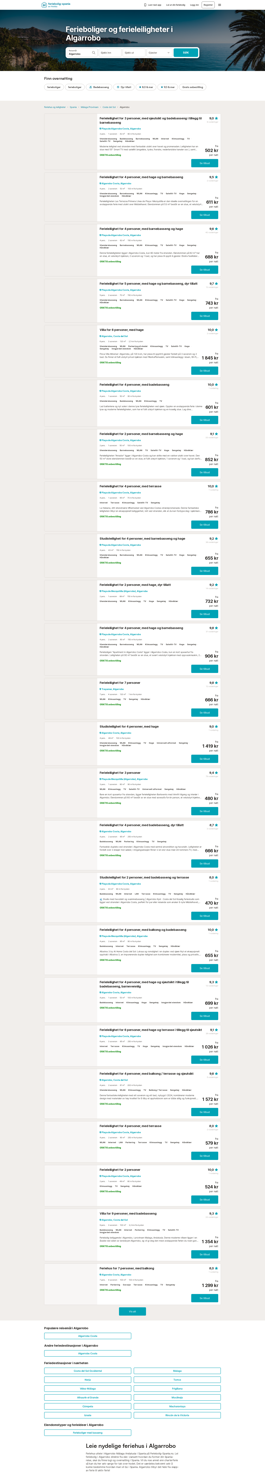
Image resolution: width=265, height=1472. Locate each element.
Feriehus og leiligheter (55, 107)
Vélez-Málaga (88, 1388)
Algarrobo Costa (87, 1335)
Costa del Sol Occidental (88, 1370)
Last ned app (154, 5)
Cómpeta (88, 1406)
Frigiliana (177, 1388)
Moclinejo (177, 1397)
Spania (73, 107)
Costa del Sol (109, 107)
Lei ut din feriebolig (175, 5)
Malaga (177, 1370)
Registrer (208, 5)
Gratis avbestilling (192, 87)
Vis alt (132, 1311)
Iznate (87, 1415)
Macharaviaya (177, 1406)
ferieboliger (54, 87)
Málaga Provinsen (89, 107)
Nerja (88, 1379)
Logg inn (194, 5)
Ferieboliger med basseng (87, 1432)
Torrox (177, 1379)
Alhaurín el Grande (87, 1397)
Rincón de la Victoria (177, 1415)
